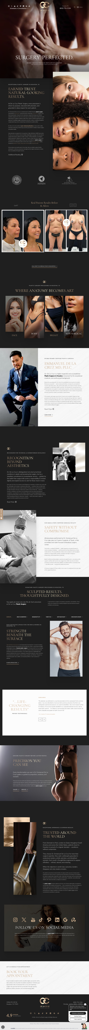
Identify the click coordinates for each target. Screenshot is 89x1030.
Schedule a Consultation (18, 8)
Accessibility (42, 1023)
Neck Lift (14, 316)
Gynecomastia (53, 324)
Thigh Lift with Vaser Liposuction (34, 317)
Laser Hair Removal (73, 313)
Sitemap (31, 1023)
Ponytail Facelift (14, 313)
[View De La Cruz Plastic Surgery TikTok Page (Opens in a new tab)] (17, 6)
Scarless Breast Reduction (54, 321)
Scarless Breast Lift (54, 326)
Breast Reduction (54, 317)
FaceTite (15, 327)
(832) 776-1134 (65, 8)
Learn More (47, 415)
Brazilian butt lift (36, 141)
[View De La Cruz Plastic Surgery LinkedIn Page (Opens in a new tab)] (23, 6)
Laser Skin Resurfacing (73, 316)
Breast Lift (53, 314)
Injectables (73, 311)
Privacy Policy (36, 1023)
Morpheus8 (73, 323)
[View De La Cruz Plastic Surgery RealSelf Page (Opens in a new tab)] (29, 6)
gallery (15, 789)
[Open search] (74, 7)
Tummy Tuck (34, 310)
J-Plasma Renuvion (73, 325)
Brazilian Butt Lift (34, 314)
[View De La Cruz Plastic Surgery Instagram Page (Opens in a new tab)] (8, 6)
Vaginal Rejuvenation (34, 328)
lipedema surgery (16, 143)
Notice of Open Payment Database (52, 1023)
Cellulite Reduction (34, 326)
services (23, 789)
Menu (80, 7)
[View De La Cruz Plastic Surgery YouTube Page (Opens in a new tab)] (14, 6)
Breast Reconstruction (54, 319)
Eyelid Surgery (14, 318)
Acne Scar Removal (73, 318)
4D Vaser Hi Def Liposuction (34, 319)
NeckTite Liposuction (14, 323)
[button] (78, 7)
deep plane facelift (25, 143)
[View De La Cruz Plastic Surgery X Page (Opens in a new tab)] (11, 6)
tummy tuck (35, 113)
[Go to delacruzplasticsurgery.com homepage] (44, 7)
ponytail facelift (34, 143)
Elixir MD (73, 320)
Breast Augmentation (54, 312)
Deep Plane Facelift (14, 311)
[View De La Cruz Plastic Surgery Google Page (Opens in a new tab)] (26, 6)
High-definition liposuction (12, 644)
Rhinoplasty (14, 320)
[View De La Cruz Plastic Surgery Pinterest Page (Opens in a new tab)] (20, 6)
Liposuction (34, 321)
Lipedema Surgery (34, 324)
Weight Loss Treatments (73, 327)
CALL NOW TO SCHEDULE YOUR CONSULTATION (44, 266)
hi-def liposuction (12, 662)
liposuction (17, 113)
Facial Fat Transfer (14, 325)
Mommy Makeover (34, 312)
